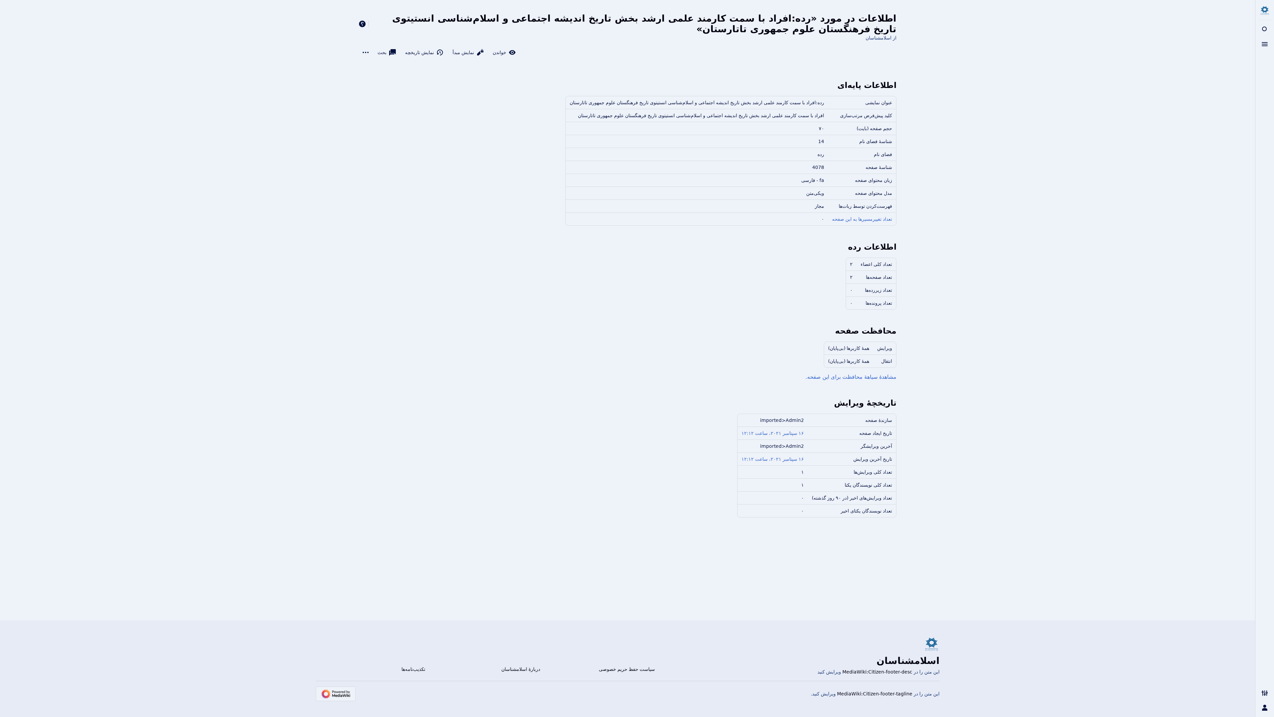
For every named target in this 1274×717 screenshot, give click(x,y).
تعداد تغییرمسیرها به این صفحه (862, 219)
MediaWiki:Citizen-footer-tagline (874, 693)
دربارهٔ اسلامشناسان (520, 669)
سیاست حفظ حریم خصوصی (627, 669)
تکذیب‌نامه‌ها (413, 669)
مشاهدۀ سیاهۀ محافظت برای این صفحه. (851, 377)
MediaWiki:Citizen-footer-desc (877, 672)
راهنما (362, 24)
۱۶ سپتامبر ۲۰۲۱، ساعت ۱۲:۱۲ (773, 433)
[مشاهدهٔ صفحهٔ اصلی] (1264, 10)
